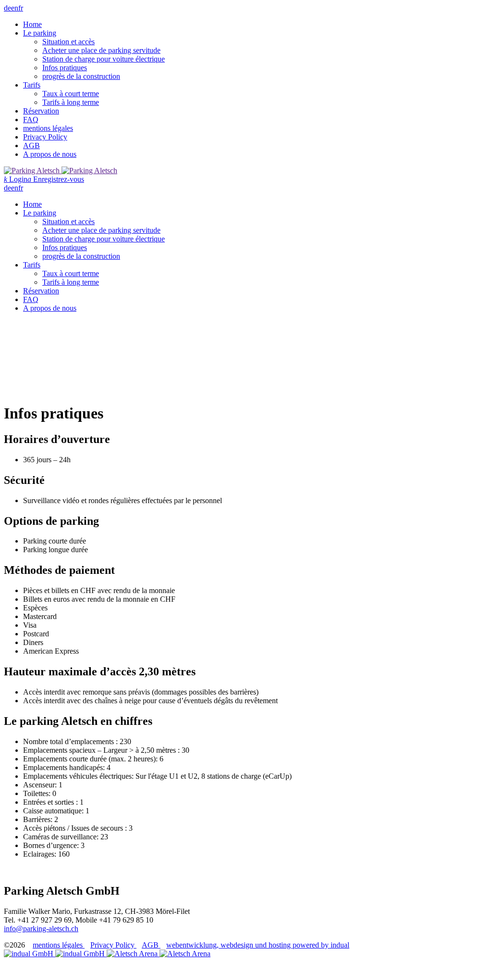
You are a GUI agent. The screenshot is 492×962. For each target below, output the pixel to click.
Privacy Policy (113, 945)
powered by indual (257, 945)
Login (15, 179)
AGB (151, 945)
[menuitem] (255, 24)
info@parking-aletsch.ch (41, 928)
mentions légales (59, 945)
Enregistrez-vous (55, 179)
